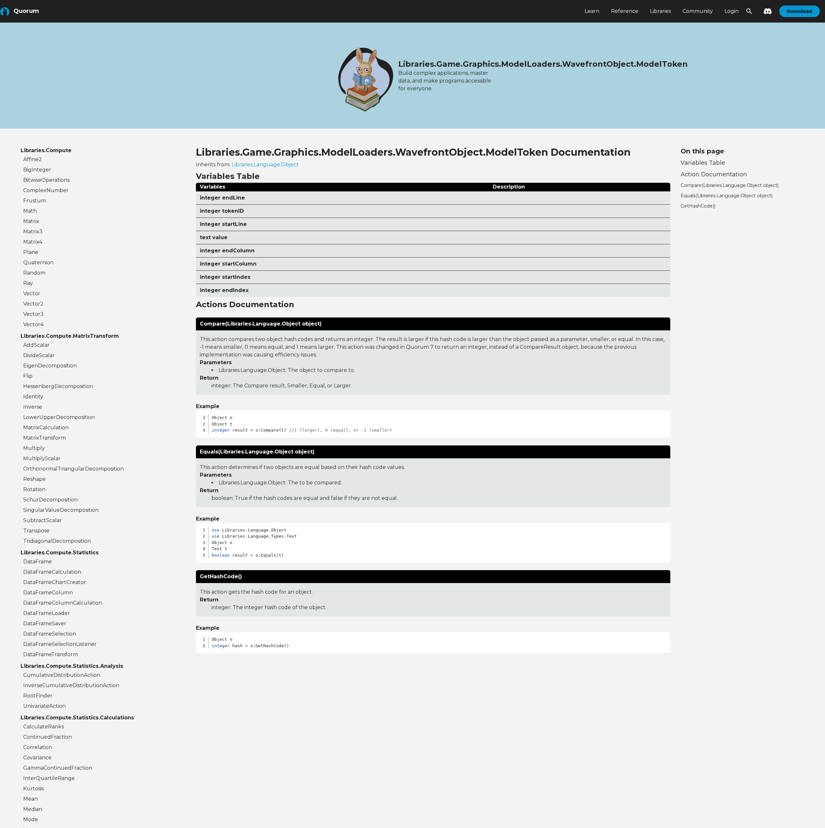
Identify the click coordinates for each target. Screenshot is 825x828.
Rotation (34, 489)
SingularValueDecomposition (61, 510)
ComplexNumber (46, 190)
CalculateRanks (43, 727)
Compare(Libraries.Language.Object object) (730, 185)
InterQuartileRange (49, 778)
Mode (30, 819)
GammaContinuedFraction (57, 768)
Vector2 (33, 304)
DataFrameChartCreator (54, 582)
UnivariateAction (44, 706)
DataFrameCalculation (52, 572)
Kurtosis (33, 788)
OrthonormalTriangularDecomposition (73, 469)
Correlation (37, 747)
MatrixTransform (44, 438)
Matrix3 (33, 232)
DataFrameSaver (44, 623)
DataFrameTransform (50, 654)
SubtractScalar (42, 520)
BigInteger (37, 170)
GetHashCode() (698, 206)
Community (698, 11)
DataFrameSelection (49, 634)
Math (30, 211)
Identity (33, 397)
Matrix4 (32, 242)
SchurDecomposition (50, 500)
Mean (30, 799)
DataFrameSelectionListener (60, 644)
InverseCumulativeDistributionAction (71, 685)
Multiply (34, 448)
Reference (624, 11)
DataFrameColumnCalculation (62, 603)
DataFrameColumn (48, 592)
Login (731, 11)
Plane (30, 252)
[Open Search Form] (749, 11)
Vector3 (33, 314)
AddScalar (36, 345)
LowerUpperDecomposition (59, 417)
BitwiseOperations (46, 180)
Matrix (31, 221)
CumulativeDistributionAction (61, 675)
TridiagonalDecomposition (57, 541)
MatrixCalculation (46, 427)
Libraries (660, 11)
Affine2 (32, 159)
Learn (592, 11)
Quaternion (38, 262)
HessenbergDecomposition (58, 386)
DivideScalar (39, 355)
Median (32, 809)
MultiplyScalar (42, 458)
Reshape (34, 479)
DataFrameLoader (46, 613)
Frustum (34, 201)
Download (799, 11)
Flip (28, 376)
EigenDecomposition (50, 366)
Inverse (32, 407)
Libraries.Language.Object (265, 164)
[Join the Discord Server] (766, 11)
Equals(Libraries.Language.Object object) (726, 196)
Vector (31, 293)
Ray (28, 283)
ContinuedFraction (47, 737)
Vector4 (33, 324)
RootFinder (38, 696)
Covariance (37, 758)
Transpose (36, 531)
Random (34, 273)
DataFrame (37, 562)
